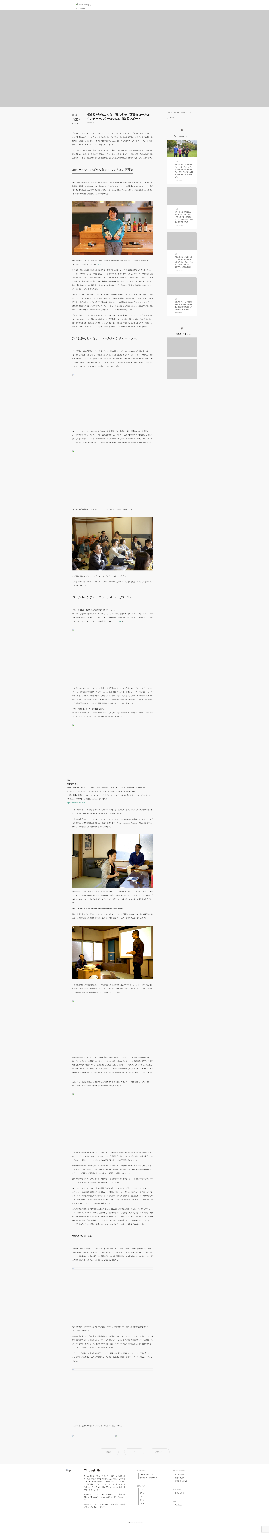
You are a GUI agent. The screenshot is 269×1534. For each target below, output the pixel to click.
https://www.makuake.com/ (76, 803)
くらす (142, 1489)
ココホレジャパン (186, 113)
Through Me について (147, 1474)
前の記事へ (109, 1452)
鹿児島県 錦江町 (181, 1481)
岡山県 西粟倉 (179, 1474)
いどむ (142, 1496)
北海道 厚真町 (179, 1478)
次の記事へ (159, 1452)
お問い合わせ (179, 1493)
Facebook (178, 1505)
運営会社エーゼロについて (148, 1478)
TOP (134, 1452)
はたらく (142, 1493)
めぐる (142, 1500)
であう (142, 1503)
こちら (98, 264)
